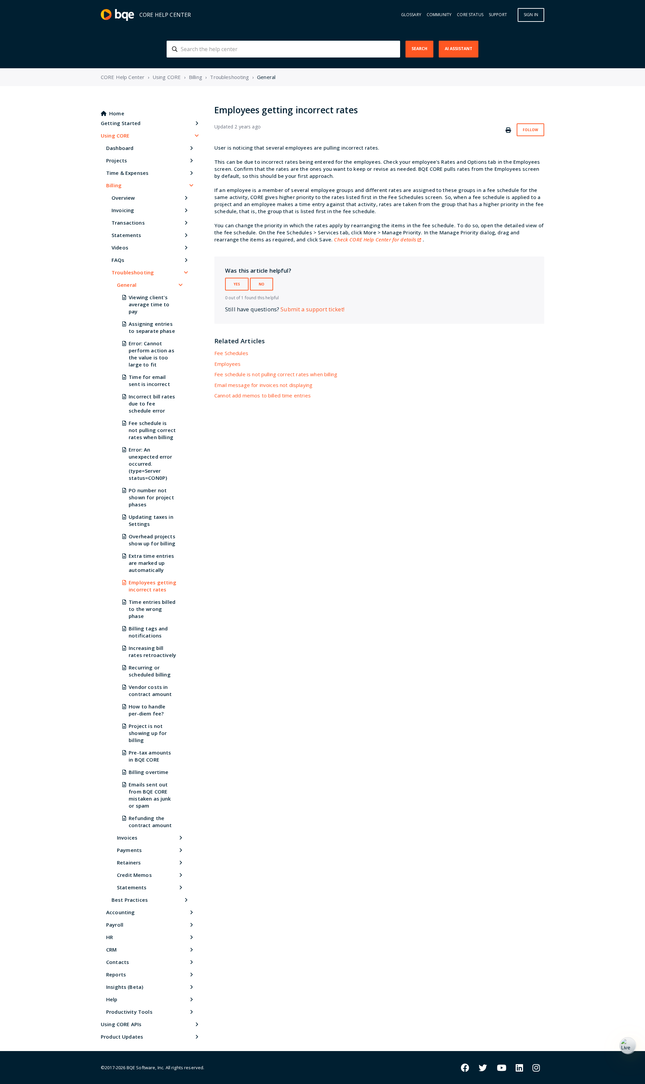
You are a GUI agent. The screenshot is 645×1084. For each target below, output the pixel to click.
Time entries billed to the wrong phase (152, 608)
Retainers (129, 862)
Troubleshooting (229, 77)
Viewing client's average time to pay (149, 304)
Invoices (127, 837)
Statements (126, 235)
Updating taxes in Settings (151, 520)
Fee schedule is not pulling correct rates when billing (152, 430)
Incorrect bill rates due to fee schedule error (152, 403)
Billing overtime (148, 772)
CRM (111, 949)
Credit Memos (134, 875)
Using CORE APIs (121, 1024)
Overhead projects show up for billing (152, 540)
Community (439, 14)
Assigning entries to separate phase (152, 327)
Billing (195, 77)
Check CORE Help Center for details (375, 239)
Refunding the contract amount (150, 821)
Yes (237, 284)
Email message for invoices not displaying (263, 385)
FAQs (118, 260)
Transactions (128, 222)
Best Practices (130, 899)
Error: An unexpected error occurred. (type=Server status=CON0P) (150, 463)
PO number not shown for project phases (151, 497)
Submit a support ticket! (312, 309)
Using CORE (167, 77)
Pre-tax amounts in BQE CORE (150, 756)
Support (498, 14)
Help (112, 999)
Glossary (411, 14)
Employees (227, 363)
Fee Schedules (231, 353)
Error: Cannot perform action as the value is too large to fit (151, 354)
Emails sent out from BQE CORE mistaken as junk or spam (150, 795)
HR (109, 937)
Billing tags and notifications (148, 632)
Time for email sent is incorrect (149, 380)
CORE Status (470, 14)
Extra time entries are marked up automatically (151, 562)
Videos (120, 247)
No (261, 284)
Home (116, 113)
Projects (116, 160)
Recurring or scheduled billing (150, 671)
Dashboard (119, 148)
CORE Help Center (122, 77)
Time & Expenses (127, 172)
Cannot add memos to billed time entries (262, 395)
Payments (129, 850)
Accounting (120, 912)
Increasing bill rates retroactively (152, 651)
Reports (116, 974)
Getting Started (120, 123)
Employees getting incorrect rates (152, 586)
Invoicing (123, 210)
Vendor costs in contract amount (150, 690)
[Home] (117, 15)
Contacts (117, 962)
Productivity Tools (129, 1011)
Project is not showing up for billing (148, 733)
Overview (123, 197)
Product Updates (122, 1036)
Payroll (114, 924)
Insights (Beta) (124, 986)
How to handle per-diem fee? (147, 710)
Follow (530, 129)
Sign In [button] (531, 14)
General (266, 77)
